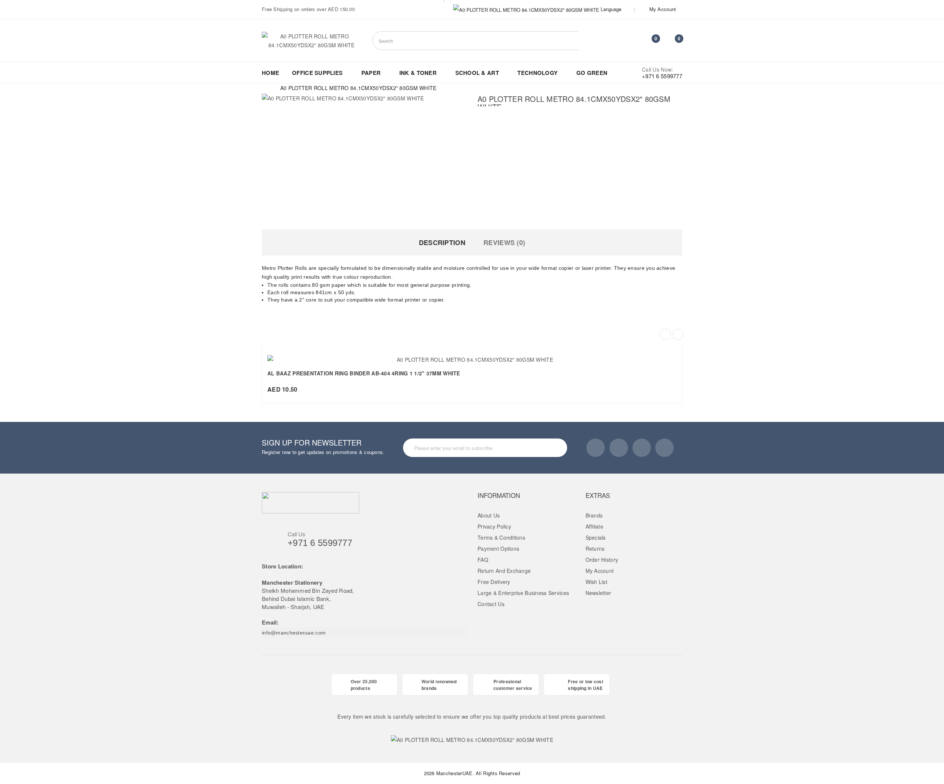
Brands (594, 515)
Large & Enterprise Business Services (523, 592)
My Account (600, 570)
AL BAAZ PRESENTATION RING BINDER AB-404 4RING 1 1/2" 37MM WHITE (363, 373)
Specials (596, 537)
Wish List (597, 581)
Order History (602, 559)
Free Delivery (494, 581)
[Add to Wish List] (472, 355)
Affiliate (595, 526)
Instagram (664, 448)
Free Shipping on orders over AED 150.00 (308, 9)
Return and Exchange (504, 570)
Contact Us (491, 604)
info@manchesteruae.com (294, 633)
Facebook (595, 448)
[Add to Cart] (455, 355)
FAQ (483, 559)
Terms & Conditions (501, 537)
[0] (649, 41)
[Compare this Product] (488, 355)
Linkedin (641, 448)
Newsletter (598, 592)
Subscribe (547, 447)
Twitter (619, 448)
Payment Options (498, 548)
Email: (270, 622)
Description (442, 242)
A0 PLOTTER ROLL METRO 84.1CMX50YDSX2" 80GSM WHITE (358, 88)
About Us (489, 515)
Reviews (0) (504, 242)
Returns (595, 548)
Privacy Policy (494, 526)
